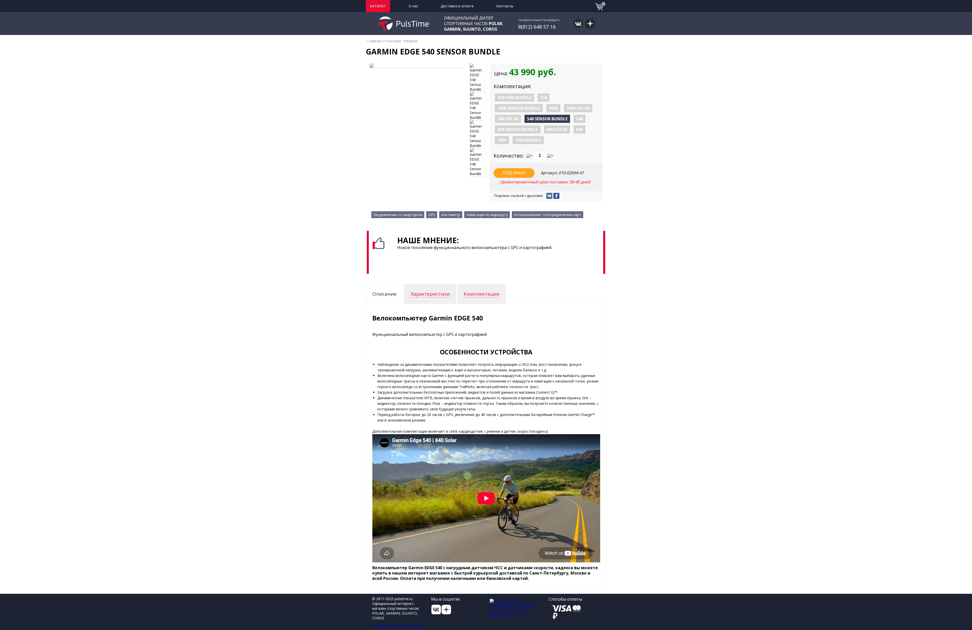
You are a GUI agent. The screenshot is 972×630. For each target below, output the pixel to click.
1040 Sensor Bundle (518, 108)
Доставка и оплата (457, 6)
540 (579, 119)
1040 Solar (578, 108)
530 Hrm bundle (514, 97)
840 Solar (557, 129)
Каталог (378, 6)
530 (543, 97)
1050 (502, 140)
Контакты (504, 6)
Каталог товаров (402, 41)
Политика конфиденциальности (396, 625)
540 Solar (507, 119)
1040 (553, 108)
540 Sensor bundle (547, 119)
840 (579, 129)
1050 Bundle (528, 140)
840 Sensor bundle (517, 129)
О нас (413, 6)
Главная (374, 41)
